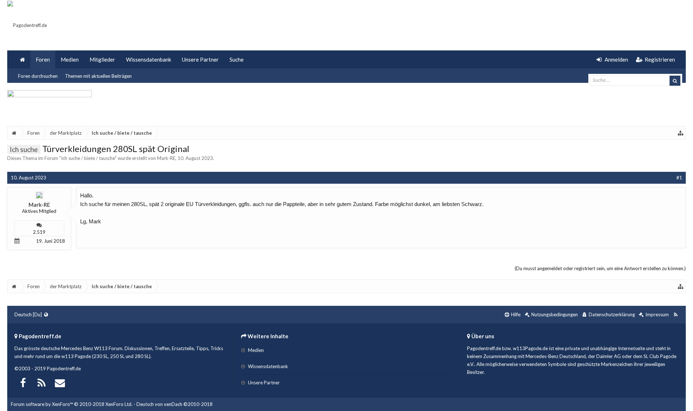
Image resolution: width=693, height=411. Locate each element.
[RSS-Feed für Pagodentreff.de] (675, 314)
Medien (70, 59)
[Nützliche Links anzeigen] (681, 132)
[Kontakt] (60, 382)
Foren (43, 59)
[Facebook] (23, 382)
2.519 (39, 232)
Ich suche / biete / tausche (88, 158)
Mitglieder (102, 59)
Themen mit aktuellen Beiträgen (98, 76)
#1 (679, 177)
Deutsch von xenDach (174, 404)
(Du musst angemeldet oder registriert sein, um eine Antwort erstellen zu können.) (600, 268)
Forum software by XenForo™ (71, 404)
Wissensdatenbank (148, 59)
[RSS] (41, 382)
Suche (237, 59)
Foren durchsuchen (38, 76)
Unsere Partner (200, 59)
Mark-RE (166, 158)
